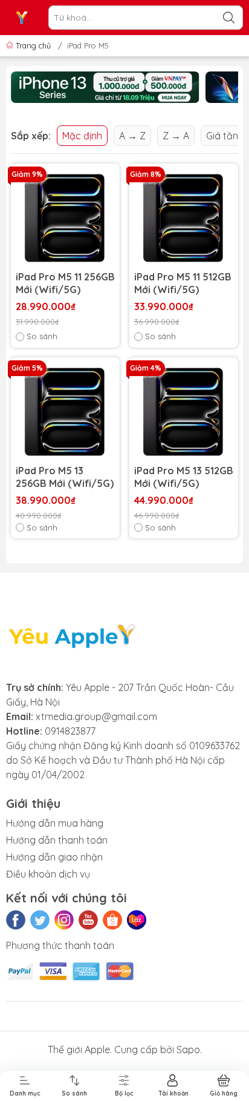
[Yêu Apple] (22, 17)
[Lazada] (136, 920)
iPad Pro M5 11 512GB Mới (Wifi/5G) (182, 283)
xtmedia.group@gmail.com (96, 716)
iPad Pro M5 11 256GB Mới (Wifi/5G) (65, 283)
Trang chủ (33, 45)
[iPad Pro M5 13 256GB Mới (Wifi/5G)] (65, 411)
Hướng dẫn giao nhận (54, 857)
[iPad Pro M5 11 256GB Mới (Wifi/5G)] (65, 218)
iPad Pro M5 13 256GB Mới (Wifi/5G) (65, 477)
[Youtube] (88, 920)
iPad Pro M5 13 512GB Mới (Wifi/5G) (183, 477)
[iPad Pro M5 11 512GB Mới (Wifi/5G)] (183, 218)
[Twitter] (40, 920)
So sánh (42, 336)
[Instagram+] (64, 920)
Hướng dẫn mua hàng (54, 823)
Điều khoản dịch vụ (48, 874)
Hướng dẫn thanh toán (57, 840)
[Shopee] (112, 920)
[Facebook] (15, 920)
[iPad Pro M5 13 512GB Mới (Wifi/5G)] (183, 411)
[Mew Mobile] (105, 87)
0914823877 (70, 731)
